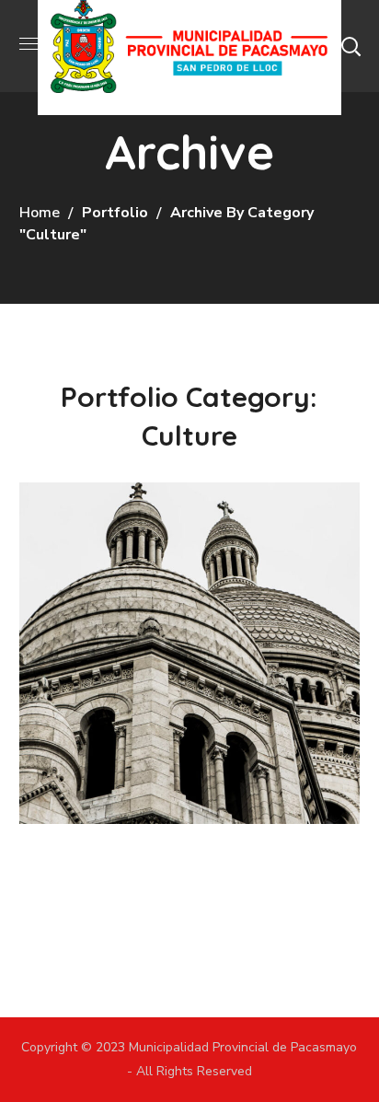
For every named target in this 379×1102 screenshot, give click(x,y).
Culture (79, 629)
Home (39, 213)
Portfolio (115, 213)
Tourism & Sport (163, 593)
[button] (350, 46)
